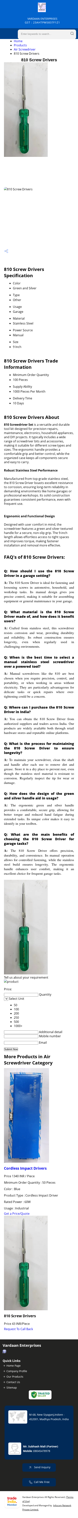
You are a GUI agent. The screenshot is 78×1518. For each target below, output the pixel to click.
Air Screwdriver (25, 49)
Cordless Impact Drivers (25, 1168)
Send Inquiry (41, 1467)
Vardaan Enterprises (42, 20)
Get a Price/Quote (17, 1213)
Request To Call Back (18, 1329)
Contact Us (13, 1382)
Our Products (14, 1376)
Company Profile (16, 1371)
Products (20, 45)
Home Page (13, 1365)
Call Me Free (42, 1482)
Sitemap (11, 1387)
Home (18, 41)
